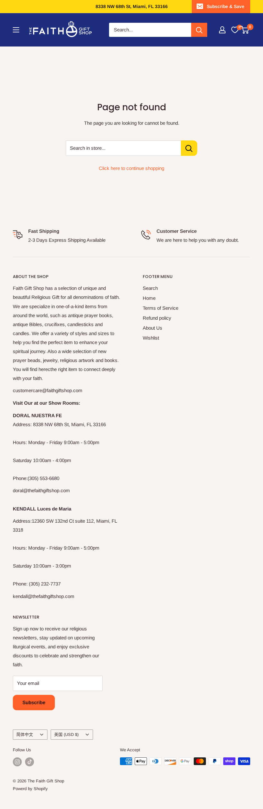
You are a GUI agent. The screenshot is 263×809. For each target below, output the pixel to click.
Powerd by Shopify (30, 788)
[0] (235, 30)
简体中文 (24, 734)
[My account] (222, 29)
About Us (152, 328)
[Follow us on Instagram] (17, 761)
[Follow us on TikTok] (29, 761)
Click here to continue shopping (131, 168)
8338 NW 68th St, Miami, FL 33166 (132, 6)
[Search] (199, 30)
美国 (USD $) (66, 734)
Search (150, 288)
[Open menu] (16, 29)
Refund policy (157, 318)
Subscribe (33, 702)
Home (149, 298)
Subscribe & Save (225, 6)
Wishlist (151, 338)
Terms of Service (160, 308)
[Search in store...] (189, 148)
